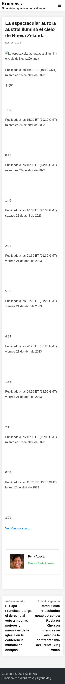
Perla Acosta (36, 556)
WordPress (27, 678)
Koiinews (12, 3)
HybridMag (44, 678)
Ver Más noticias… (18, 528)
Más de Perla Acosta (41, 563)
